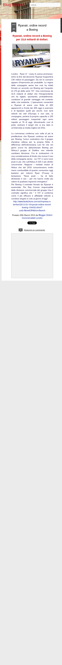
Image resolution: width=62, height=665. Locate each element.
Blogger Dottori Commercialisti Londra (37, 216)
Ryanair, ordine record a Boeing (32, 27)
